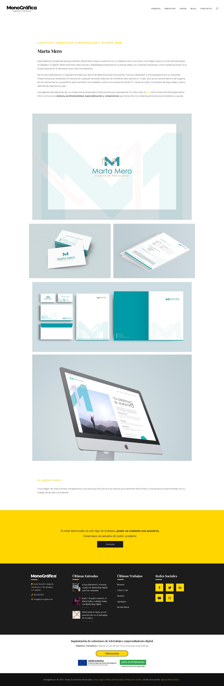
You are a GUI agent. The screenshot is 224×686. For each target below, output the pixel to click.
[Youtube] (159, 598)
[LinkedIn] (180, 588)
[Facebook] (159, 588)
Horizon (120, 595)
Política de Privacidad (114, 679)
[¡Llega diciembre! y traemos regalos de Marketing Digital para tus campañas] (76, 587)
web (148, 92)
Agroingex (121, 601)
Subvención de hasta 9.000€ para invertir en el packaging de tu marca (94, 615)
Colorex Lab (122, 590)
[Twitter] (170, 588)
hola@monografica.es (42, 599)
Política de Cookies (133, 679)
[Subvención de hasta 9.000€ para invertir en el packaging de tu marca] (76, 615)
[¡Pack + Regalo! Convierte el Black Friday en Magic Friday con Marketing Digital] (76, 601)
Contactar (110, 544)
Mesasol (120, 584)
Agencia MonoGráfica (170, 679)
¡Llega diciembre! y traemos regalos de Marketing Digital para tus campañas (94, 587)
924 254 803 (39, 595)
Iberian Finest (123, 607)
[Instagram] (170, 598)
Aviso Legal (98, 679)
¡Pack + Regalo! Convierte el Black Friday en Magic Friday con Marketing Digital (94, 601)
